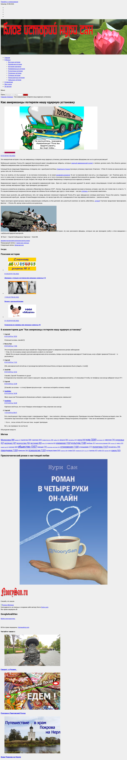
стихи (71, 450)
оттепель (84, 191)
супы (86, 450)
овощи (42, 447)
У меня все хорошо (22, 243)
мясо (120, 443)
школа (108, 450)
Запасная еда (19, 245)
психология (37, 450)
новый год (5, 447)
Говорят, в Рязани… (9, 670)
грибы (56, 440)
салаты (64, 450)
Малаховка (8, 440)
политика (16, 241)
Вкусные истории (14, 62)
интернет (10, 443)
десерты (73, 440)
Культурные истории (15, 71)
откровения (9, 241)
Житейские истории (15, 64)
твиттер (93, 450)
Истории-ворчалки (14, 66)
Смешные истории (14, 80)
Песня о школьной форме (13, 301)
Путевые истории (14, 75)
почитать (23, 241)
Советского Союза (63, 169)
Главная (7, 58)
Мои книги (8, 84)
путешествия (53, 450)
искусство (23, 443)
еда (91, 439)
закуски (110, 440)
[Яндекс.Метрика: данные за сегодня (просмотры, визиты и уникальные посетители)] (7, 605)
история (36, 443)
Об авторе (8, 86)
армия (3, 241)
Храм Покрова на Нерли (11, 757)
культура (78, 443)
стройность (80, 450)
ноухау (13, 447)
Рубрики (7, 60)
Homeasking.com (23, 627)
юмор (28, 241)
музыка (114, 443)
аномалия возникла (63, 175)
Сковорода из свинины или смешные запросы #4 (22, 325)
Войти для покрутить (8, 619)
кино (44, 443)
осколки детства (53, 447)
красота (51, 443)
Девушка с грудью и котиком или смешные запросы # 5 (25, 278)
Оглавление (8, 82)
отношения (85, 447)
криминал (63, 443)
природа (23, 450)
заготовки (101, 440)
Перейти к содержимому (9, 2)
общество (27, 446)
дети (81, 440)
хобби (101, 450)
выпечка (26, 440)
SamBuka (7, 391)
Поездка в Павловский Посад (13, 713)
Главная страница (7, 97)
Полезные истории (14, 73)
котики (97, 201)
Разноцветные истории (16, 78)
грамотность (47, 440)
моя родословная (103, 443)
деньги (64, 440)
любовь (91, 443)
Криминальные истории (16, 69)
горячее (37, 440)
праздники (9, 450)
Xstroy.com (44, 607)
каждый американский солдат (82, 163)
